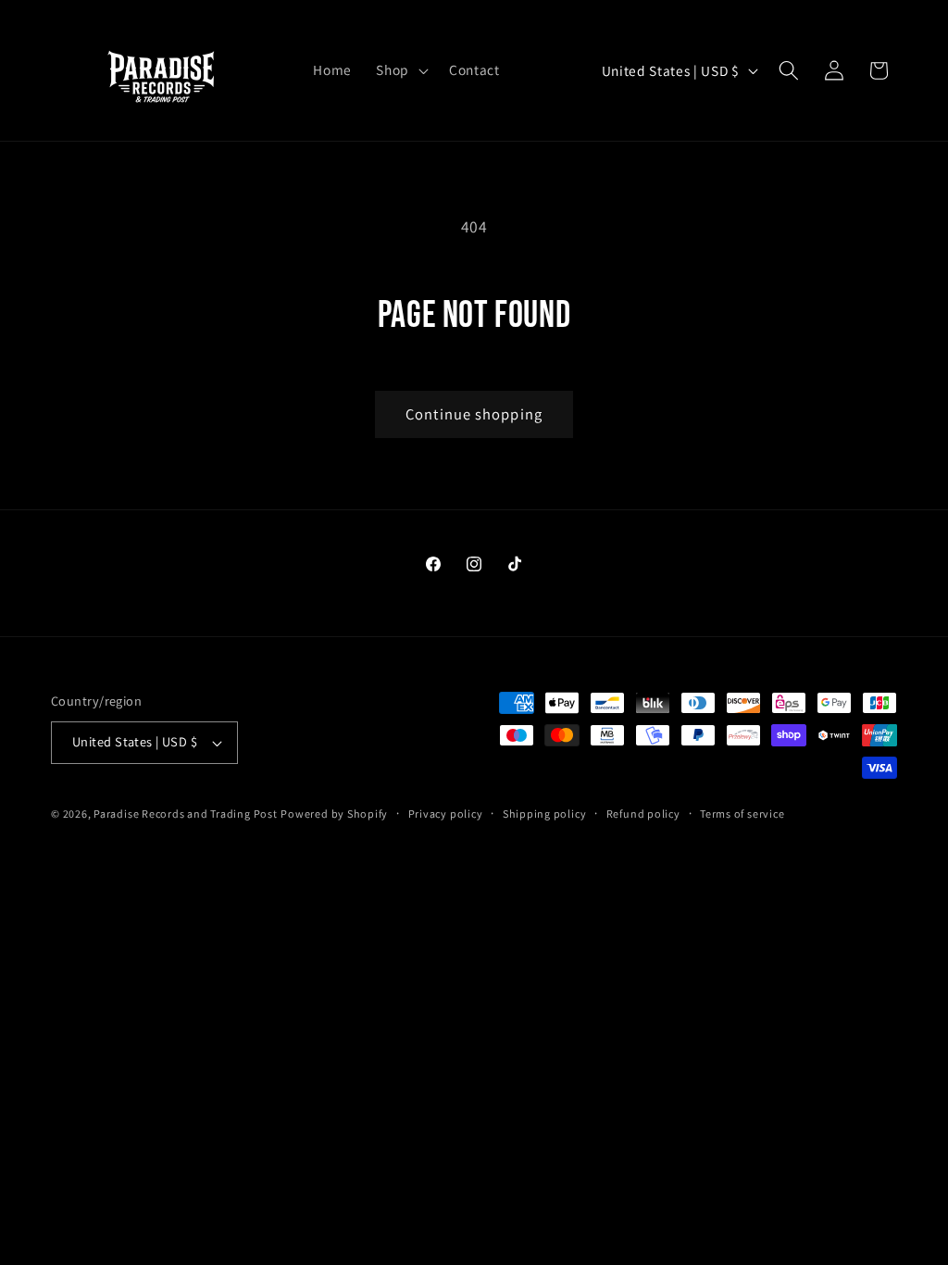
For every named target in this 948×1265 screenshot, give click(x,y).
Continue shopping (474, 414)
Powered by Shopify (334, 813)
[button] (400, 70)
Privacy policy (445, 813)
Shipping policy (545, 813)
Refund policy (643, 813)
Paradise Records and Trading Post (185, 813)
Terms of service (742, 813)
